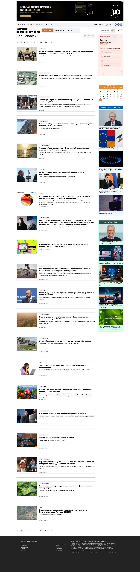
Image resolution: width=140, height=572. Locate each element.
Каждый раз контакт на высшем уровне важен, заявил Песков (57, 56)
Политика (42, 48)
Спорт (23, 548)
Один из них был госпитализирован (49, 128)
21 (114, 96)
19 (107, 96)
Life (41, 242)
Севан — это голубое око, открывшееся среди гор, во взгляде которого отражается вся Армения (65, 153)
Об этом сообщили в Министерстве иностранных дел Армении (57, 176)
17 (100, 96)
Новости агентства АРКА (111, 108)
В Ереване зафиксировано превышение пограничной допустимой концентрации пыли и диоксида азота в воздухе (67, 322)
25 (104, 98)
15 (117, 94)
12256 (41, 42)
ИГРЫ (70, 30)
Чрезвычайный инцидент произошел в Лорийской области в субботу (59, 343)
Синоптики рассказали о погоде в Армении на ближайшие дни (57, 490)
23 (121, 96)
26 (107, 98)
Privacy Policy (75, 552)
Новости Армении (44, 73)
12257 (46, 42)
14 (114, 94)
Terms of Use (93, 552)
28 (114, 98)
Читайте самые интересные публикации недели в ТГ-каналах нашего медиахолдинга (63, 227)
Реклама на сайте (31, 541)
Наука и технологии (45, 266)
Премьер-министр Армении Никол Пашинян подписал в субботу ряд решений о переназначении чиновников (66, 417)
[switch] (113, 30)
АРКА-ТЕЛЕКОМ (110, 222)
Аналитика (59, 548)
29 (117, 98)
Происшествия (44, 121)
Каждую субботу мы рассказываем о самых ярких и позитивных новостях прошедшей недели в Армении (66, 467)
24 (100, 98)
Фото (57, 547)
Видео (58, 545)
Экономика (43, 386)
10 (100, 94)
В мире (41, 193)
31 (100, 100)
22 (117, 96)
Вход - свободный (44, 249)
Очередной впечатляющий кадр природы (51, 514)
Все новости (48, 30)
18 (104, 96)
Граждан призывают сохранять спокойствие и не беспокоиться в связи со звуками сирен (64, 78)
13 (110, 94)
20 (110, 96)
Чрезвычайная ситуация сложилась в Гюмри (51, 440)
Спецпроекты (59, 30)
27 (110, 98)
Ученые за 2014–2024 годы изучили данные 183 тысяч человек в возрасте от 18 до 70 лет (64, 369)
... (37, 42)
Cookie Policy (112, 552)
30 (121, 98)
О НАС (23, 541)
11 (103, 94)
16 (121, 94)
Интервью (59, 550)
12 (107, 94)
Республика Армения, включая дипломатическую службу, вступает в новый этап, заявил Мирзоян (64, 298)
